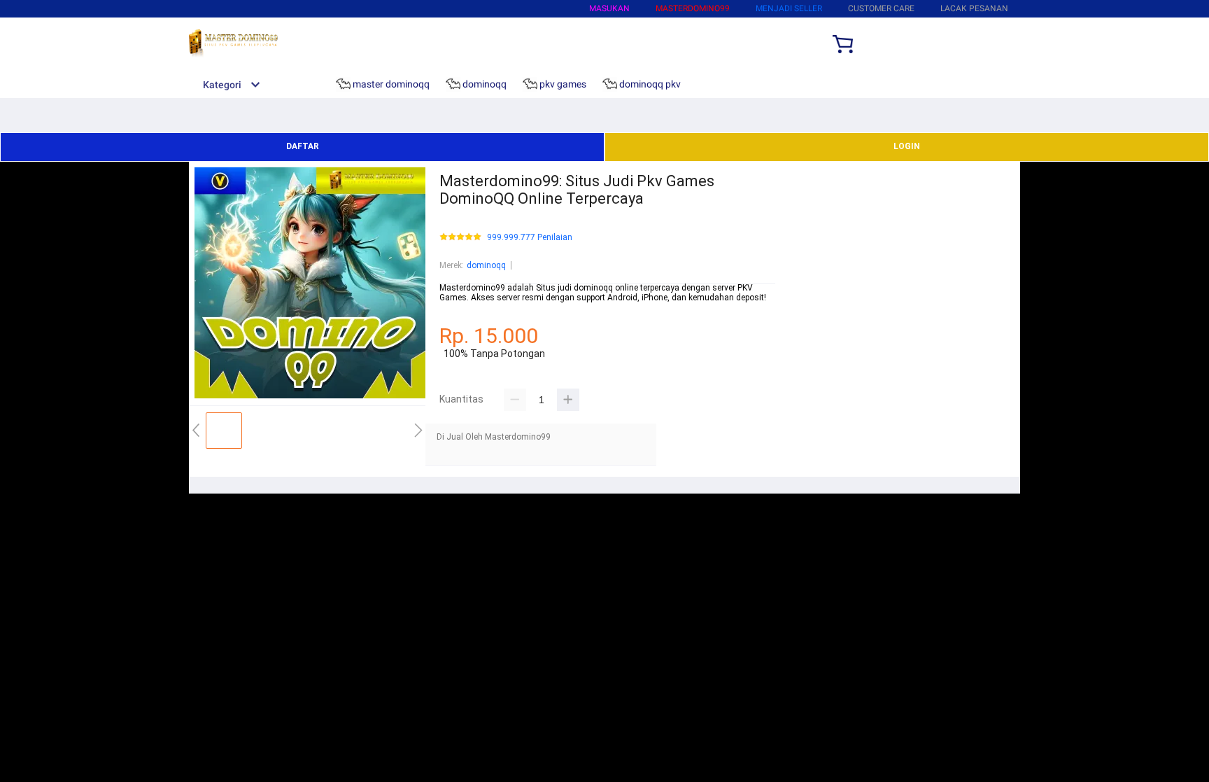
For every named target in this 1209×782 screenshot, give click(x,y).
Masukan (609, 8)
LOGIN (906, 146)
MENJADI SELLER (789, 8)
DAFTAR (302, 146)
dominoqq (486, 265)
